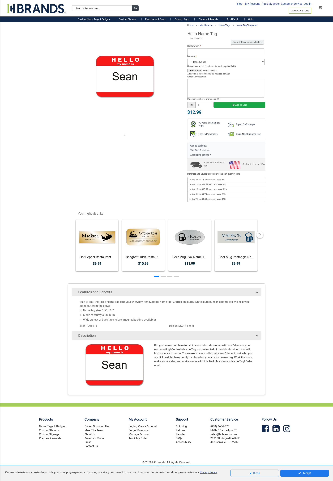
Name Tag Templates (247, 25)
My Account (252, 3)
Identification (206, 25)
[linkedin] (276, 429)
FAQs (179, 438)
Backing (191, 56)
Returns (180, 430)
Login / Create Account (143, 426)
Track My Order (270, 3)
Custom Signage (49, 434)
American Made (94, 438)
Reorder (180, 434)
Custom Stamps (49, 430)
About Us (90, 434)
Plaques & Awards (50, 438)
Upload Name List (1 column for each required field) (211, 66)
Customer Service (291, 3)
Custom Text (193, 46)
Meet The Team (94, 430)
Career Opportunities (96, 426)
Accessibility (183, 442)
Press (87, 442)
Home (190, 25)
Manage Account (139, 434)
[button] (156, 276)
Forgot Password (139, 430)
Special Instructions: (196, 77)
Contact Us (91, 446)
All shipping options (200, 155)
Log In (307, 3)
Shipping (181, 426)
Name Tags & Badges (52, 426)
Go (135, 8)
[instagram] (287, 429)
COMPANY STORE (300, 10)
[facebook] (266, 429)
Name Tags (224, 25)
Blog (239, 3)
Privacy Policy (208, 472)
